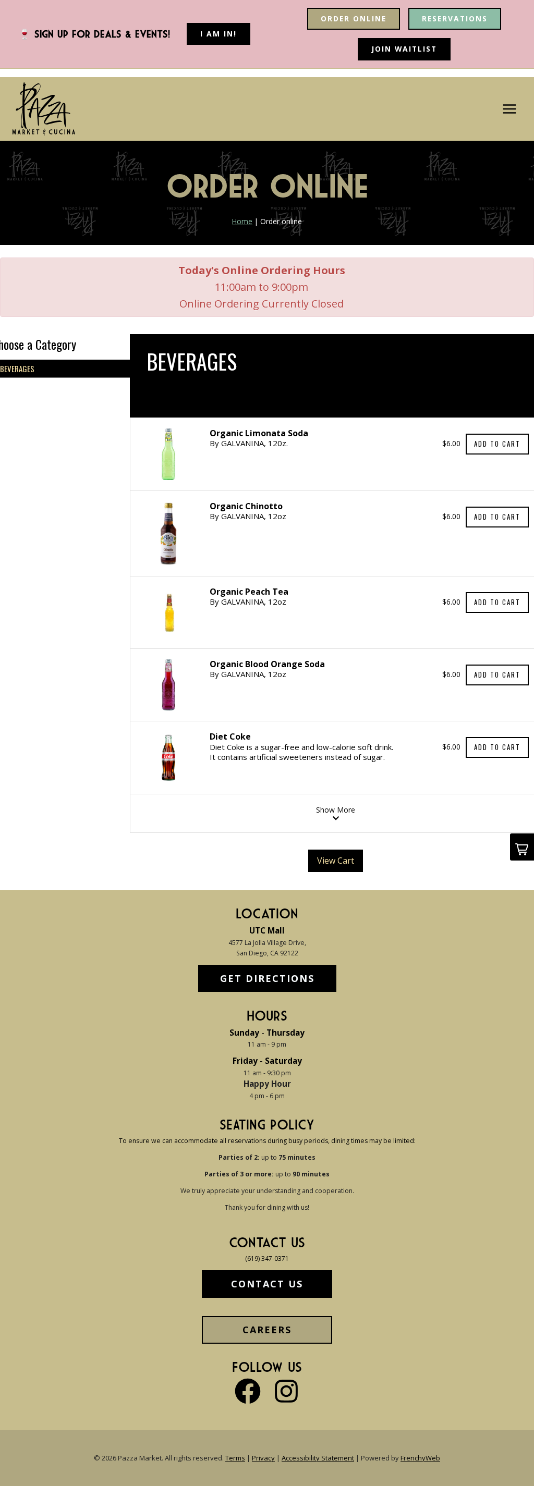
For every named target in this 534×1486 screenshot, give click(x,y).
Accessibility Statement (318, 1458)
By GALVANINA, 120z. (249, 443)
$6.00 (451, 443)
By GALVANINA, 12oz (248, 516)
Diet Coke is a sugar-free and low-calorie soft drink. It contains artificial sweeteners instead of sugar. (301, 752)
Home (242, 221)
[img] (168, 454)
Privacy (263, 1458)
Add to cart (497, 443)
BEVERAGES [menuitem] (17, 368)
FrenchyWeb (420, 1458)
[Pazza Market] (44, 109)
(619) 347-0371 (267, 1258)
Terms (235, 1458)
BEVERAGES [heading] (192, 361)
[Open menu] (509, 109)
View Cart (335, 860)
